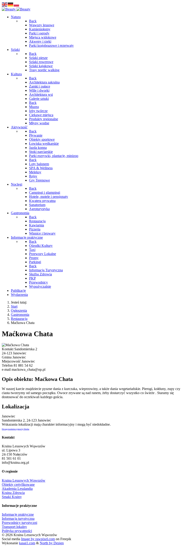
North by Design (52, 543)
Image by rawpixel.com (38, 539)
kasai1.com (27, 543)
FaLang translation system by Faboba (15, 429)
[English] (5, 4)
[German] (11, 4)
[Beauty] (16, 9)
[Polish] (17, 4)
